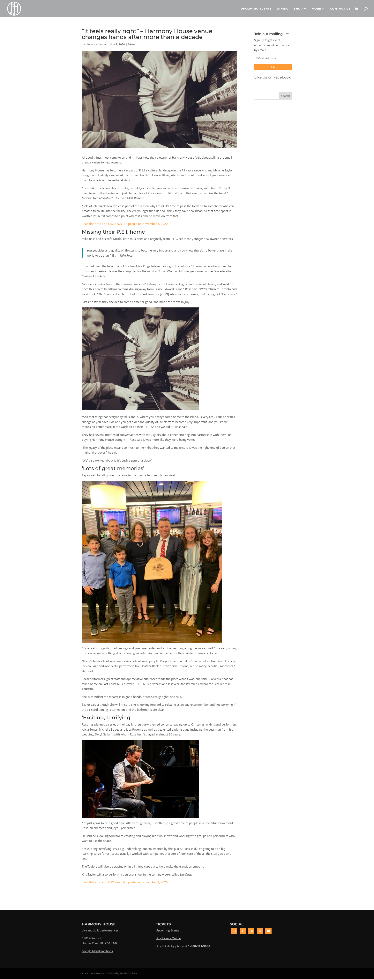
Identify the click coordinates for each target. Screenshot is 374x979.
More (316, 8)
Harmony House (96, 44)
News (131, 44)
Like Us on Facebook (272, 77)
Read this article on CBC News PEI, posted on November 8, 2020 (125, 224)
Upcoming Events (256, 8)
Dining (283, 8)
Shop (298, 8)
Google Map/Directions (97, 951)
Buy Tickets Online (168, 938)
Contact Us (340, 8)
